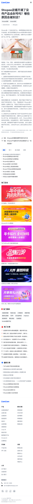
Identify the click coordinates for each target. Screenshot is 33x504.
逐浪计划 (19, 450)
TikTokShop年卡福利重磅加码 (9, 243)
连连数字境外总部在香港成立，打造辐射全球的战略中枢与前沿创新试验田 (15, 345)
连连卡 (3, 421)
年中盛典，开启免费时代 (8, 203)
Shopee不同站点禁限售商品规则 (12, 169)
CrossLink (4, 438)
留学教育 (19, 415)
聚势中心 (19, 453)
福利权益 (19, 459)
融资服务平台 (5, 435)
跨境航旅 (19, 418)
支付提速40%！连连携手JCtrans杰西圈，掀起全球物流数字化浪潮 (15, 339)
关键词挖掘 (5, 313)
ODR (11, 315)
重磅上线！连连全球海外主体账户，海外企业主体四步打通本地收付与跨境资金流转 (15, 333)
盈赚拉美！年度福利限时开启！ (10, 263)
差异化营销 (5, 315)
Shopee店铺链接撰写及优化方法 (17, 138)
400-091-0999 (8, 483)
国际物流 (19, 421)
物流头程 (12, 313)
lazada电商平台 (6, 321)
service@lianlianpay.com (11, 485)
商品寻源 (3, 432)
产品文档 (3, 448)
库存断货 (4, 318)
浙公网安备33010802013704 (8, 501)
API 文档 (3, 450)
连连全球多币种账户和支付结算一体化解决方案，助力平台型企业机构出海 (15, 336)
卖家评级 (27, 313)
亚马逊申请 (18, 315)
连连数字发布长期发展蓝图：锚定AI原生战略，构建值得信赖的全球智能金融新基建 (15, 330)
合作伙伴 (19, 456)
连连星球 (3, 418)
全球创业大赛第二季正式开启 (9, 283)
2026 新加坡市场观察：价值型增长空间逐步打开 (15, 348)
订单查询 (20, 313)
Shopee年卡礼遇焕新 (7, 223)
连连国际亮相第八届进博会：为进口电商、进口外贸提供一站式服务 (15, 354)
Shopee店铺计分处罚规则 (10, 164)
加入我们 (3, 474)
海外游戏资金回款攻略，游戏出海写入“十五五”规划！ (15, 342)
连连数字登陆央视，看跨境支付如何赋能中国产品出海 (15, 357)
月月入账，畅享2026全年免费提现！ (11, 303)
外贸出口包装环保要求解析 (10, 176)
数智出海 (19, 448)
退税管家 (3, 427)
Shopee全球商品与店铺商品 (10, 159)
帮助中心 (19, 462)
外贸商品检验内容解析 (9, 174)
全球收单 (3, 415)
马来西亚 (18, 318)
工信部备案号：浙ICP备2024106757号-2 (11, 500)
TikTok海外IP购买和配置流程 (11, 366)
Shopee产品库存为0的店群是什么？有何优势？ (19, 142)
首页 (5, 2)
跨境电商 (19, 410)
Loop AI (3, 429)
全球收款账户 (5, 410)
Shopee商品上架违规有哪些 (10, 166)
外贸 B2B (20, 413)
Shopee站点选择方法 (9, 161)
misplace (26, 315)
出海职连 (3, 441)
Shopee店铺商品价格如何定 (10, 156)
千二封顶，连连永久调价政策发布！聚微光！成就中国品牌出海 (15, 351)
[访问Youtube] (14, 491)
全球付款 (3, 413)
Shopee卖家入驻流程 (9, 171)
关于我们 (3, 469)
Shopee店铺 (5, 21)
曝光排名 (11, 318)
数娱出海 (19, 424)
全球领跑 (3, 424)
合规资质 (3, 471)
